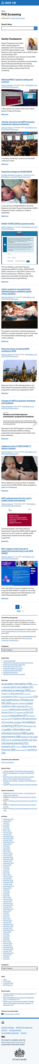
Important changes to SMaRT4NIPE (16, 172)
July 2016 (6, 934)
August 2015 (7, 955)
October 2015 (7, 951)
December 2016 (8, 924)
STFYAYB (18, 747)
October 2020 (7, 840)
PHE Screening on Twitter (12, 1014)
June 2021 (6, 825)
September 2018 (8, 886)
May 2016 (6, 938)
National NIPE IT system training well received (17, 80)
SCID (9, 740)
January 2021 (7, 834)
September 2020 (8, 842)
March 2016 (7, 941)
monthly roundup (15, 722)
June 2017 (6, 915)
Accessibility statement (10, 1033)
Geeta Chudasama (7, 85)
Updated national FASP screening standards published (20, 784)
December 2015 (8, 947)
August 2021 (7, 821)
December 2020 (8, 836)
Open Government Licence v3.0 (13, 1042)
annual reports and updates (18, 687)
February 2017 (7, 920)
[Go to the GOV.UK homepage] (8, 2)
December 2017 (8, 903)
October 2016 (7, 928)
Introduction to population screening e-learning (18, 663)
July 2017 (6, 913)
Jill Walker (4, 175)
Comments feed (8, 983)
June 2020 (6, 848)
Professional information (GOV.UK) (14, 664)
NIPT (22, 726)
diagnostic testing (19, 703)
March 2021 (7, 831)
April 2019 (6, 873)
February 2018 (7, 899)
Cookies (24, 1033)
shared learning (17, 743)
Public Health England (18, 18)
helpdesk (21, 713)
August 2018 (7, 888)
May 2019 (6, 871)
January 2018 (7, 901)
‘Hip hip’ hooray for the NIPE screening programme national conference (18, 123)
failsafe (6, 712)
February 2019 (7, 876)
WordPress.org (7, 985)
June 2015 (6, 959)
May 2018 (6, 894)
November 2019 (8, 859)
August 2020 (7, 844)
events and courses (21, 709)
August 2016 (7, 932)
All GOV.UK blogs (7, 1027)
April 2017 (6, 917)
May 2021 (6, 827)
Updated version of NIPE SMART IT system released (16, 447)
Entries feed (7, 981)
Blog (3, 11)
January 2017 (7, 922)
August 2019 (7, 865)
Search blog (6, 24)
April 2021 (6, 829)
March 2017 (7, 918)
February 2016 (7, 943)
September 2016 (8, 930)
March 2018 (7, 897)
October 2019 (7, 861)
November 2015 (8, 949)
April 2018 (6, 895)
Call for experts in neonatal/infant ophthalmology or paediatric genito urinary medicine (16, 291)
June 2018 (6, 892)
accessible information (16, 683)
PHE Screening (11, 14)
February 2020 (8, 853)
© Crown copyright (19, 1059)
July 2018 (6, 890)
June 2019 (6, 869)
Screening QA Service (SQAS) (12, 670)
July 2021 (6, 823)
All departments (15, 1030)
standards (8, 746)
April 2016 (6, 939)
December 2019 (8, 857)
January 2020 (7, 855)
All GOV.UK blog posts (24, 1027)
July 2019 (6, 867)
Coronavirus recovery (25, 697)
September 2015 (8, 953)
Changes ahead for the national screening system (20, 631)
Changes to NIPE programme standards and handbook (18, 402)
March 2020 (7, 852)
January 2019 (7, 878)
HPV (29, 712)
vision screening (21, 750)
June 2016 (6, 936)
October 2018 (7, 884)
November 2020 (8, 838)
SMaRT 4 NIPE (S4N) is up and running (17, 223)
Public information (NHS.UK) (12, 666)
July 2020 (6, 846)
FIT (14, 712)
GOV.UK (4, 1030)
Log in (5, 979)
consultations (9, 697)
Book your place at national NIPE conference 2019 (15, 350)
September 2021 (8, 819)
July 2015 (6, 957)
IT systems (18, 718)
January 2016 (7, 945)
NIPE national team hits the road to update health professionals (16, 499)
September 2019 (8, 863)
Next (19, 611)
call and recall (27, 693)
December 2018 (8, 880)
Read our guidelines (7, 762)
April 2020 (6, 850)
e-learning (21, 706)
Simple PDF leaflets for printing (13, 668)
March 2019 (7, 875)
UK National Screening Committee (14, 674)
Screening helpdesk (9, 661)
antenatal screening (16, 690)
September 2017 (8, 909)
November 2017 (8, 905)
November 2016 (8, 926)
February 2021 (7, 832)
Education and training (10, 672)
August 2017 (7, 911)
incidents (5, 716)
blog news (17, 693)
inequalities (18, 715)
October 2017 (7, 907)
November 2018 (8, 882)
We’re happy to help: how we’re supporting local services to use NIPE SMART (17, 551)
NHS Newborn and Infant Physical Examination (16, 177)
